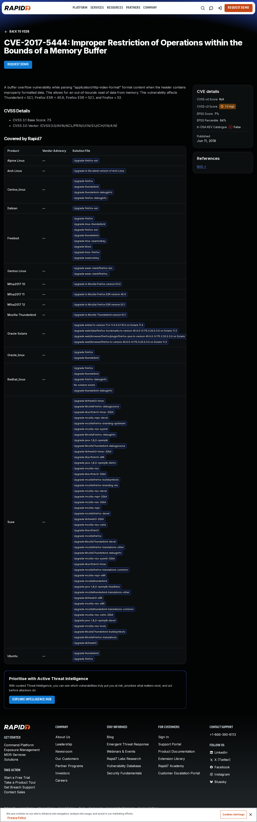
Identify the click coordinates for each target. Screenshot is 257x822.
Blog (110, 737)
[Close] (250, 814)
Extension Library (171, 759)
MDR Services (15, 755)
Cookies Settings (233, 814)
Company (150, 7)
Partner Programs (69, 766)
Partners (133, 7)
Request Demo (238, 7)
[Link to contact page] (211, 8)
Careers (61, 780)
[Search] (202, 8)
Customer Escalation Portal (179, 773)
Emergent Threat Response (128, 744)
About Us (62, 737)
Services (97, 7)
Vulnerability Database (124, 766)
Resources (115, 7)
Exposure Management (22, 750)
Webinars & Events (121, 751)
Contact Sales (14, 792)
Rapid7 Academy (171, 766)
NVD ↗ (201, 166)
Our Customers (67, 759)
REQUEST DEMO (18, 64)
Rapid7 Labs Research (124, 759)
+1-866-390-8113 (223, 735)
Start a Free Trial (17, 778)
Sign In (163, 737)
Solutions (11, 759)
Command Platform (19, 745)
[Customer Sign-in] (219, 8)
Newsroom (63, 751)
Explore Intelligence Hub (31, 699)
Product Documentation (176, 751)
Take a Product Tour (20, 782)
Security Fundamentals (124, 773)
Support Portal (169, 744)
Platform (80, 7)
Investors (62, 773)
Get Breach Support (19, 787)
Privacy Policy (16, 817)
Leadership (63, 744)
